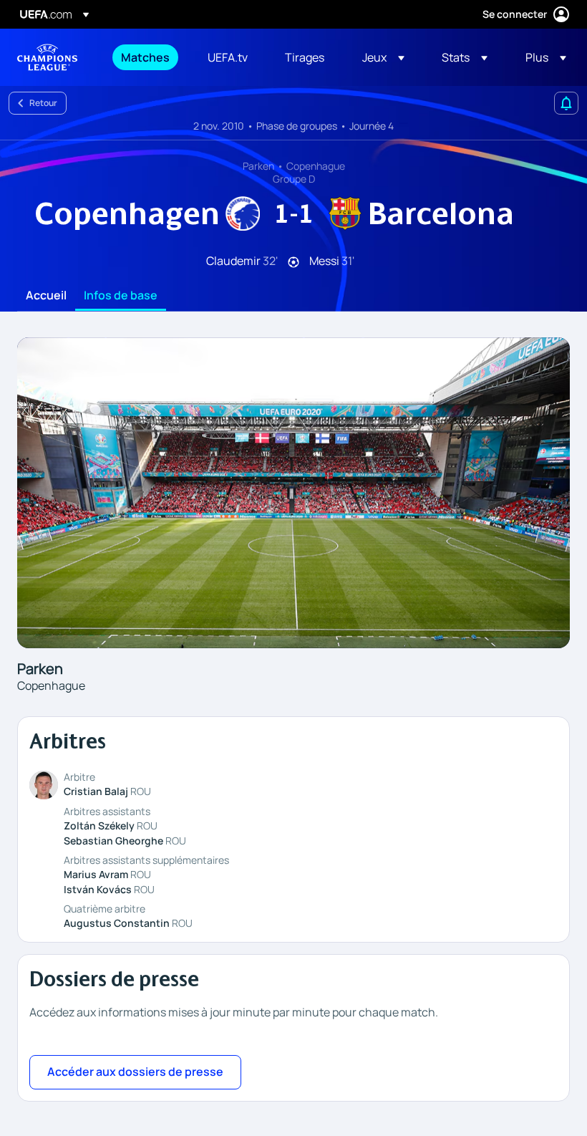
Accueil (46, 295)
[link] (145, 57)
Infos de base (120, 295)
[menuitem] (146, 57)
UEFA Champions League (47, 57)
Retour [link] (43, 103)
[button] (383, 57)
